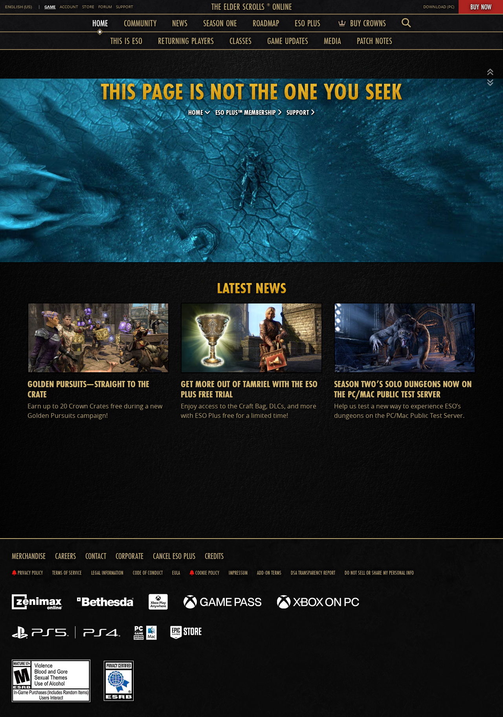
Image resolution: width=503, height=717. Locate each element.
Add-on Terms (269, 572)
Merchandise (29, 556)
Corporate (129, 556)
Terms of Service (67, 572)
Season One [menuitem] (220, 23)
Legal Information (107, 572)
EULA (176, 572)
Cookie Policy (206, 572)
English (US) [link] (18, 7)
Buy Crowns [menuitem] (367, 23)
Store (88, 6)
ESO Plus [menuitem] (307, 23)
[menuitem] (406, 23)
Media (332, 41)
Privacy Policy (30, 572)
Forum (105, 6)
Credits (214, 556)
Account (69, 6)
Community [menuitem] (140, 23)
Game (50, 6)
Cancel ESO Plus (174, 556)
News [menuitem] (179, 23)
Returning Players (186, 41)
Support (124, 6)
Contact (95, 556)
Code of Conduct (148, 572)
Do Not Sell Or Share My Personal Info (379, 572)
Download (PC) (438, 6)
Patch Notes (374, 41)
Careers (65, 556)
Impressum (238, 572)
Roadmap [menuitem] (266, 23)
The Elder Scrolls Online (251, 6)
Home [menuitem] (100, 23)
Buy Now (480, 7)
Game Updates (287, 41)
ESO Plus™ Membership (246, 112)
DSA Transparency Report (313, 572)
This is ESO (126, 41)
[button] (490, 72)
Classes (240, 41)
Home (196, 112)
